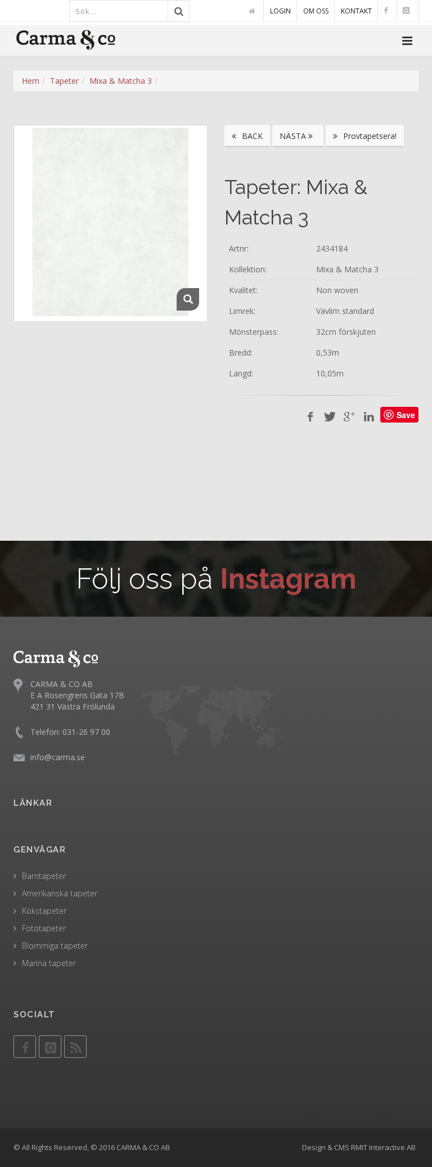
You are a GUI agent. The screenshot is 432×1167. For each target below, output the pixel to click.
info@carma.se (57, 757)
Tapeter (64, 80)
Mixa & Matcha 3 (120, 80)
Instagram (288, 578)
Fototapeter (44, 928)
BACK (251, 136)
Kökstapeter (44, 910)
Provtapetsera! (369, 136)
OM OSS (315, 11)
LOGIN (280, 11)
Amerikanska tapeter (59, 893)
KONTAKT (356, 11)
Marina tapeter (49, 963)
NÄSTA (294, 136)
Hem (30, 80)
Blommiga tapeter (55, 945)
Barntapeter (44, 875)
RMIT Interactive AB (383, 1147)
